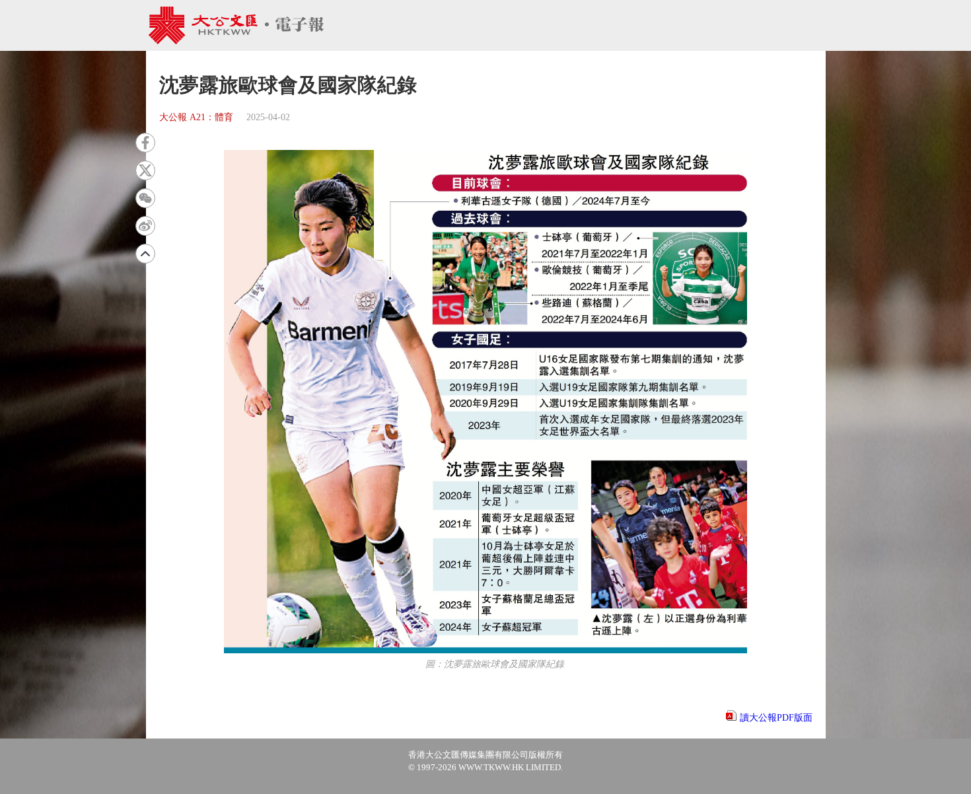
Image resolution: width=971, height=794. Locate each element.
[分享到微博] (145, 226)
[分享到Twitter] (145, 170)
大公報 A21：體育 (196, 117)
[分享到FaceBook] (145, 143)
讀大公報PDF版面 (776, 718)
